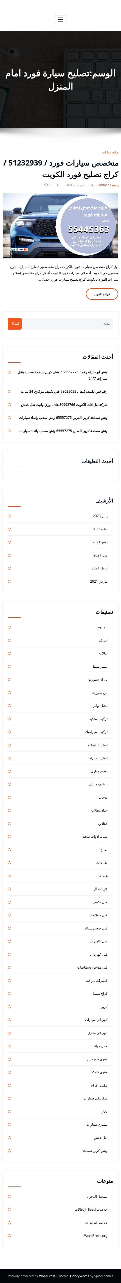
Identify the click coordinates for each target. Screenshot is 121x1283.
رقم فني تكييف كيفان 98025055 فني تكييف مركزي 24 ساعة (64, 391)
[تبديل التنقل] (61, 19)
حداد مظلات (99, 810)
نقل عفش (100, 1137)
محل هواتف (99, 1045)
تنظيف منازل (98, 784)
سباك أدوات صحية (94, 836)
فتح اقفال (100, 888)
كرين (103, 1006)
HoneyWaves (79, 1276)
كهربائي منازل (97, 1033)
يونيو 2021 (100, 542)
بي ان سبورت (97, 679)
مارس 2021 (98, 581)
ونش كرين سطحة (94, 1150)
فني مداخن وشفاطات (92, 967)
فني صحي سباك (95, 928)
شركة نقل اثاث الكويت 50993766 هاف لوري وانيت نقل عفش (64, 404)
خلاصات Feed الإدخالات (91, 1209)
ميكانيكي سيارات (95, 1098)
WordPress (47, 1276)
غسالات (102, 875)
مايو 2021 (100, 555)
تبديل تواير (100, 705)
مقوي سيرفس (97, 1059)
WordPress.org (95, 1235)
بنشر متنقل (99, 666)
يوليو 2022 (99, 529)
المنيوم (102, 627)
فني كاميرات (98, 941)
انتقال (15, 323)
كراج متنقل (99, 993)
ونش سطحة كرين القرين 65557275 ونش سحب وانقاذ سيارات (63, 417)
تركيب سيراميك (96, 731)
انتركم (103, 640)
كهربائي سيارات (96, 1019)
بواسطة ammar (109, 185)
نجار (104, 1111)
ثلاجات (102, 797)
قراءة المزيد (102, 294)
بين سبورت (99, 692)
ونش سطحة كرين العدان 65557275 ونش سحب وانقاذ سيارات (63, 430)
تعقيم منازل (99, 771)
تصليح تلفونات (97, 745)
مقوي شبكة (99, 1072)
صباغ (103, 849)
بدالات (103, 653)
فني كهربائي (98, 954)
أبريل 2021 (99, 568)
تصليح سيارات (111, 152)
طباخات (101, 862)
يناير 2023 (100, 515)
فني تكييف (100, 902)
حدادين (102, 823)
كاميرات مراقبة (96, 980)
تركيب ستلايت (97, 718)
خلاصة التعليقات (96, 1222)
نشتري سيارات (96, 1124)
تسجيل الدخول (97, 1196)
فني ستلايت (99, 915)
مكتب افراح (99, 1085)
